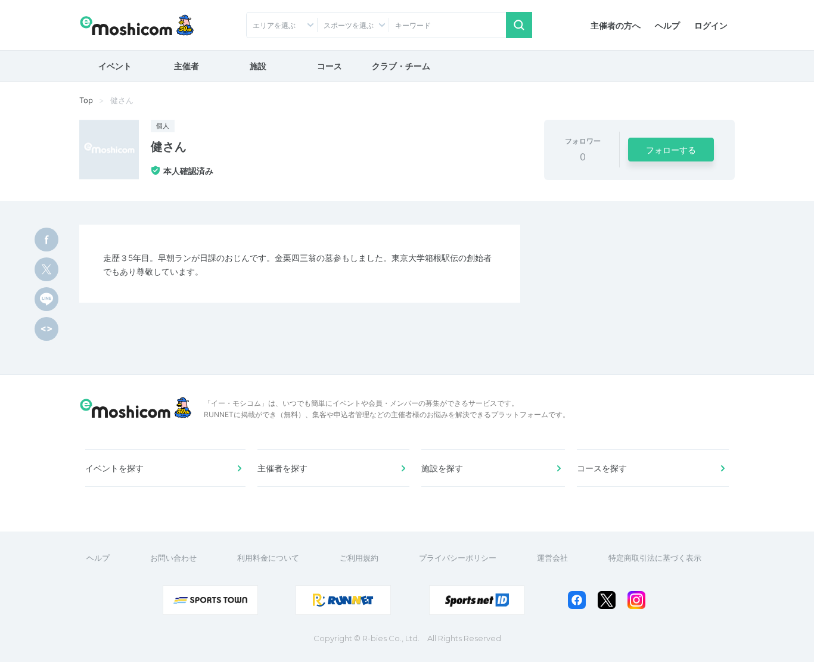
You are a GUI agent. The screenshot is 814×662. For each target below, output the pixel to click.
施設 (258, 66)
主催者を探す (282, 468)
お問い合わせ (173, 557)
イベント (115, 66)
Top (86, 100)
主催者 (186, 66)
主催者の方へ (616, 25)
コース (329, 66)
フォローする (671, 150)
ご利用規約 (359, 557)
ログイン (711, 25)
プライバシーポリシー (457, 557)
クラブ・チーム (401, 66)
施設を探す (442, 468)
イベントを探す (114, 468)
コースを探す (602, 468)
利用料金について (268, 557)
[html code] (46, 329)
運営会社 (552, 557)
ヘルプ (667, 25)
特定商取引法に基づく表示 (654, 557)
